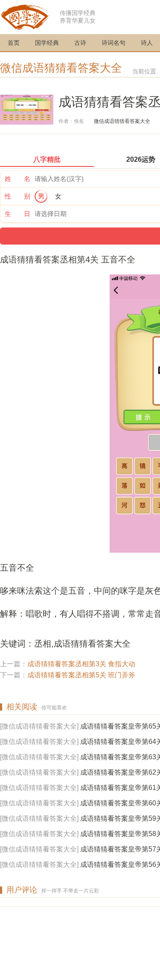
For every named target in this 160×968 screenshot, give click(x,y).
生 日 (17, 213)
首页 (14, 42)
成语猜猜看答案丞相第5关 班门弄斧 (81, 675)
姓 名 (17, 178)
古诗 (80, 42)
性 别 (17, 196)
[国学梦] (25, 16)
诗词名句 (113, 42)
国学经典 (47, 42)
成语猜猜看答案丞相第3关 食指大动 (81, 664)
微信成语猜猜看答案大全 (61, 67)
